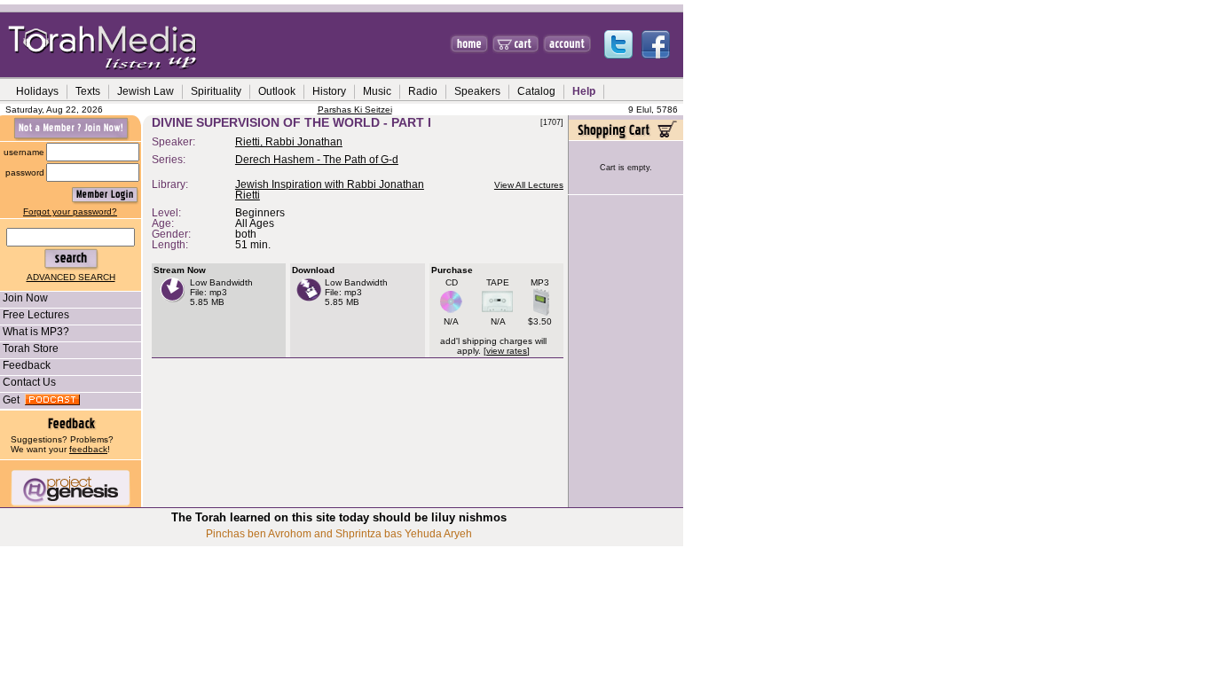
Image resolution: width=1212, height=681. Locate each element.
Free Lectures (36, 315)
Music (377, 91)
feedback (88, 449)
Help (583, 91)
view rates (506, 351)
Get (14, 400)
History (329, 91)
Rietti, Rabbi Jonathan (288, 142)
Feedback (27, 365)
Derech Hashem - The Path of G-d (316, 159)
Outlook (276, 91)
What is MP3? (36, 331)
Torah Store (31, 348)
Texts (87, 91)
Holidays (37, 91)
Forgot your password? (70, 211)
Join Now (25, 298)
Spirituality (216, 91)
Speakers (477, 91)
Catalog (536, 91)
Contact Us (29, 382)
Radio (422, 91)
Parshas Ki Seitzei (355, 109)
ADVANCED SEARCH (71, 277)
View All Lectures (528, 185)
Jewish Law (145, 91)
